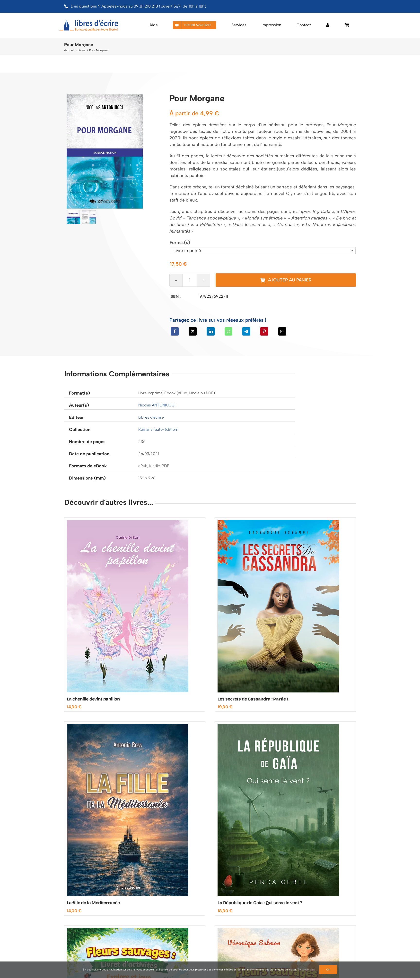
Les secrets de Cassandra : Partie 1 (253, 699)
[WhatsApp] (228, 331)
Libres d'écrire (151, 417)
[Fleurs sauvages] (278, 930)
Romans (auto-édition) (158, 429)
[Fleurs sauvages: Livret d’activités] (127, 930)
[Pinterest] (264, 331)
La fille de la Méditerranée (93, 902)
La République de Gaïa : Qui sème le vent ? (260, 902)
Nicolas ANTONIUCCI (156, 405)
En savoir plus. (306, 969)
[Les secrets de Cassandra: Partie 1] (278, 522)
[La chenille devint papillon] (127, 522)
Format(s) (180, 242)
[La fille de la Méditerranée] (127, 726)
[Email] (282, 331)
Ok (328, 969)
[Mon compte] (327, 25)
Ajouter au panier (289, 280)
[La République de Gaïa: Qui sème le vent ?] (278, 726)
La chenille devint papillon (93, 699)
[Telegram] (246, 331)
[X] (192, 331)
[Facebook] (174, 331)
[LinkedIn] (210, 331)
